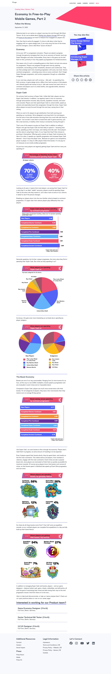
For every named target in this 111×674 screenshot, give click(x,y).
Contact (91, 3)
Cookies (45, 653)
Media (18, 657)
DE (59, 645)
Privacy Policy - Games (50, 650)
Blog (97, 3)
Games (79, 3)
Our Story (72, 3)
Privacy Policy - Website (51, 647)
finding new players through (48, 35)
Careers (85, 3)
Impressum (46, 642)
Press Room (20, 655)
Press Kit (19, 660)
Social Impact (20, 647)
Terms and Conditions (50, 645)
